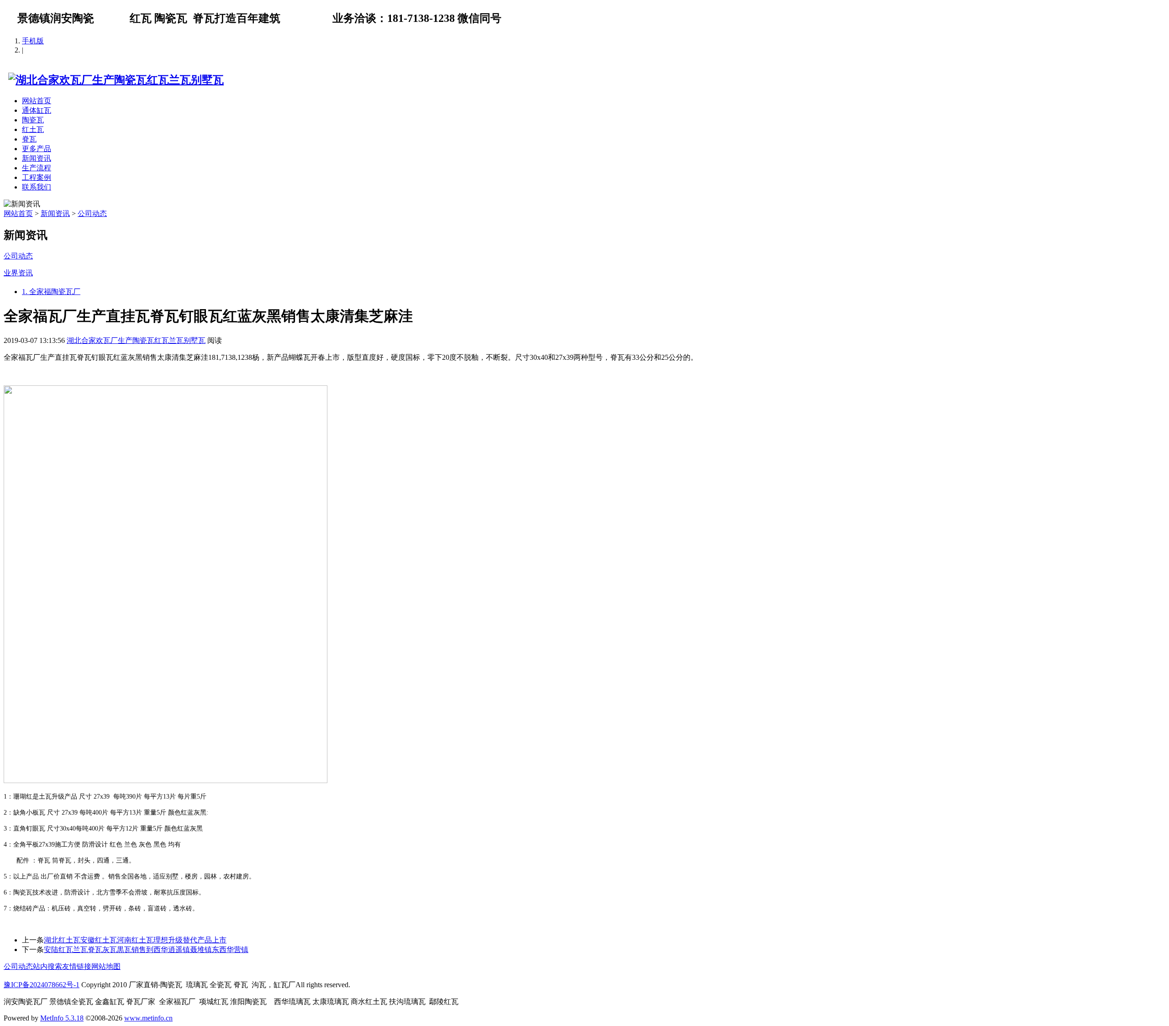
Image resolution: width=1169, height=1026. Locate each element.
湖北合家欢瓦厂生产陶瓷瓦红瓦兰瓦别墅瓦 (136, 340)
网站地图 (106, 966)
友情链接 (76, 966)
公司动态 (92, 213)
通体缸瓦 (36, 110)
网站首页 (36, 101)
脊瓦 (29, 139)
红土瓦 (33, 129)
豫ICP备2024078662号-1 (41, 985)
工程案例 (36, 177)
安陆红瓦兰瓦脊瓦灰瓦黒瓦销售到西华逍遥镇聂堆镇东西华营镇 (146, 949)
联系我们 (36, 187)
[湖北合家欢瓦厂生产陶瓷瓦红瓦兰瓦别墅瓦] (114, 80)
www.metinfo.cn (148, 1018)
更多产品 (36, 149)
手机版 (33, 41)
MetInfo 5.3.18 (62, 1018)
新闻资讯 (36, 158)
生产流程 (36, 168)
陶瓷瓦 (33, 120)
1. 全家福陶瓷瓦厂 (51, 291)
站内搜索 (47, 966)
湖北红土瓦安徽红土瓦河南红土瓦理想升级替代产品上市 (135, 940)
